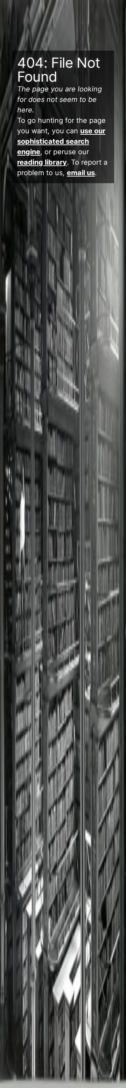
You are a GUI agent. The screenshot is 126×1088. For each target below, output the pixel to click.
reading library (42, 162)
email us (81, 173)
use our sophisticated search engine (61, 141)
